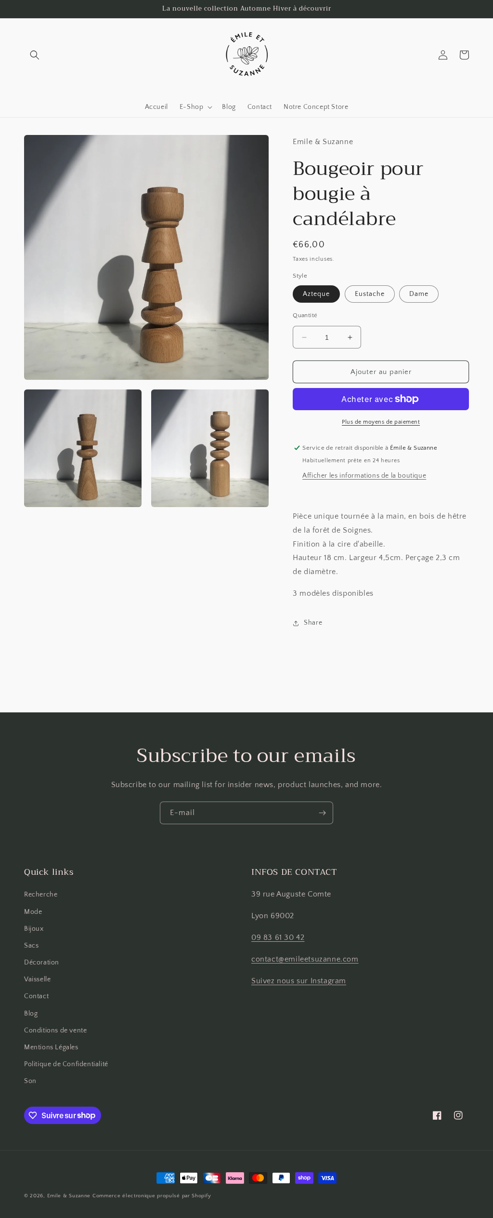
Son (30, 1081)
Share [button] (313, 623)
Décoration (41, 962)
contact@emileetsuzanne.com (305, 959)
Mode (33, 912)
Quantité (305, 315)
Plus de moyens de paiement (381, 422)
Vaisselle (37, 979)
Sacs (31, 946)
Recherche (40, 894)
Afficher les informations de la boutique (364, 476)
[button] (34, 55)
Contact (36, 996)
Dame (418, 294)
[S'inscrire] (322, 813)
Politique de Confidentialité (66, 1064)
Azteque (316, 294)
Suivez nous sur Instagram (298, 981)
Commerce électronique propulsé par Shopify (151, 1196)
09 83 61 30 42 (277, 937)
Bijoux (34, 929)
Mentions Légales (51, 1047)
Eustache (370, 294)
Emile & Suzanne (69, 1196)
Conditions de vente (55, 1030)
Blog (31, 1013)
